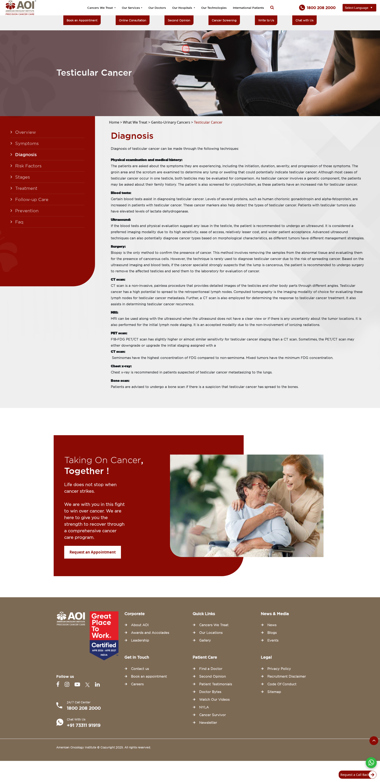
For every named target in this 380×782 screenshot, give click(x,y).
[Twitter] (88, 684)
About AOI (140, 625)
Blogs (272, 632)
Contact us (140, 669)
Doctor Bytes (210, 692)
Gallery (205, 640)
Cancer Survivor (212, 715)
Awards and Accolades (150, 632)
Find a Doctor (210, 669)
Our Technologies (214, 7)
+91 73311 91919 (83, 725)
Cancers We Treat (100, 7)
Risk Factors (28, 165)
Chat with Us (304, 20)
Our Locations (211, 632)
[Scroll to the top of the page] (373, 740)
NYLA (204, 707)
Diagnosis (26, 154)
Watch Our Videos (214, 699)
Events (272, 640)
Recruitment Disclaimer (286, 676)
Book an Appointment (82, 20)
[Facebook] (58, 684)
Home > (116, 122)
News (271, 625)
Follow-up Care (31, 199)
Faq (19, 221)
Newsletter (208, 722)
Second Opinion (179, 20)
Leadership (140, 640)
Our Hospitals (182, 7)
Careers (137, 684)
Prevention (26, 210)
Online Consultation (132, 20)
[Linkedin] (97, 684)
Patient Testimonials (215, 684)
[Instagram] (68, 684)
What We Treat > (137, 122)
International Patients (248, 7)
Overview (25, 132)
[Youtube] (78, 684)
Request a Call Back (354, 775)
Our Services (131, 7)
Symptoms (27, 143)
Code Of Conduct (281, 684)
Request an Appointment (92, 552)
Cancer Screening (224, 20)
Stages (22, 177)
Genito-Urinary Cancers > (172, 122)
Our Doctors (157, 7)
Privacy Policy (279, 669)
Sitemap (274, 692)
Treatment (26, 188)
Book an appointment (149, 676)
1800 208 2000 (84, 708)
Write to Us (266, 20)
